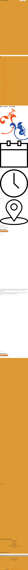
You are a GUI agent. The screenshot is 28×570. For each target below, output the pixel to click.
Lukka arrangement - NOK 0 (4, 355)
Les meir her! (2, 351)
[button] (0, 56)
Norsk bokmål (23, 0)
